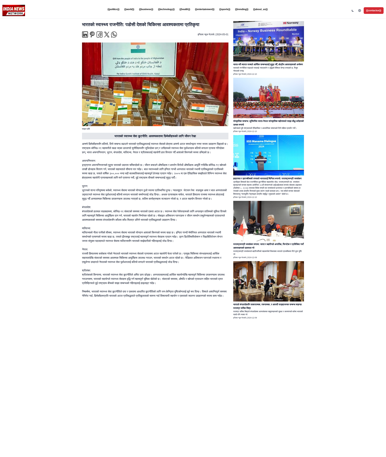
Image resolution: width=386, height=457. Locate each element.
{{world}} (129, 9)
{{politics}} (113, 9)
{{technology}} (166, 9)
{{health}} (184, 9)
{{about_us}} (260, 9)
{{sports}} (224, 9)
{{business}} (146, 9)
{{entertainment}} (204, 9)
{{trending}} (241, 9)
